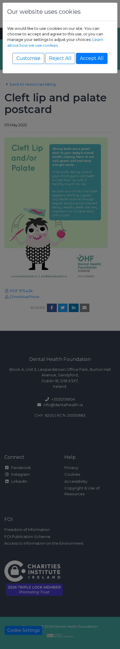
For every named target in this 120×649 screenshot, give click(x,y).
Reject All (60, 58)
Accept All (92, 58)
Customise (28, 58)
